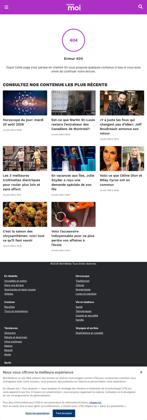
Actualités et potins (15, 280)
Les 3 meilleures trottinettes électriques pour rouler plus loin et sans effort (21, 182)
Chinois (80, 285)
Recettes (9, 306)
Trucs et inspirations (16, 311)
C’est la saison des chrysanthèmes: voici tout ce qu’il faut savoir (23, 235)
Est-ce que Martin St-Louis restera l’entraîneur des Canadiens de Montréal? (73, 124)
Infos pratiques (13, 341)
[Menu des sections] (6, 7)
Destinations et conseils (89, 332)
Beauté (8, 350)
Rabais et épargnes (15, 337)
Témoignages (83, 311)
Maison (8, 345)
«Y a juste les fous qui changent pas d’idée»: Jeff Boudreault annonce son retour (121, 126)
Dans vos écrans (14, 285)
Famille (80, 319)
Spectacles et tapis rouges (20, 289)
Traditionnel (82, 280)
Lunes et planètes (86, 293)
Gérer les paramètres (37, 413)
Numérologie (83, 289)
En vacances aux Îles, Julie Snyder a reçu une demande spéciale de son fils (72, 182)
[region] (73, 393)
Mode (7, 354)
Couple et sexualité (87, 315)
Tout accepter (64, 413)
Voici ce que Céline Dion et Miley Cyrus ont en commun (121, 180)
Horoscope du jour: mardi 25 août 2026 (23, 122)
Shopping (10, 332)
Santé (79, 306)
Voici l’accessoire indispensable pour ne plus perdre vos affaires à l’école (72, 238)
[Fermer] (141, 372)
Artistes (8, 293)
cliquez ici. (95, 402)
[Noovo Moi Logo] (73, 7)
